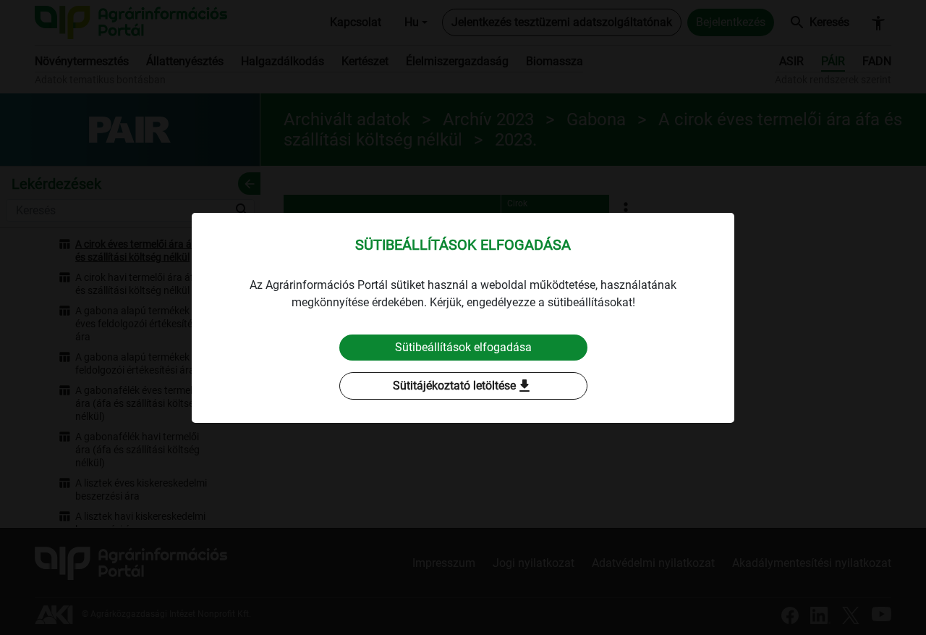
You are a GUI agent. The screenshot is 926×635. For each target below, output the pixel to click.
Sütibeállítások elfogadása (463, 347)
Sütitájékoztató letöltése (463, 386)
